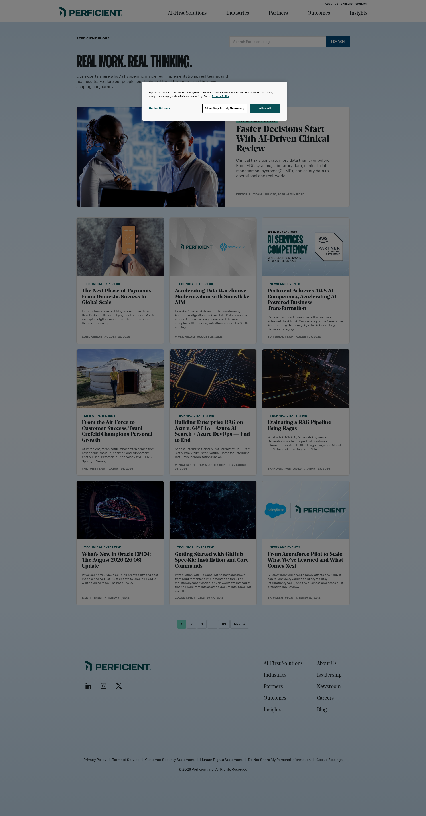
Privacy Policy (220, 96)
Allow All (265, 108)
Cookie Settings (159, 108)
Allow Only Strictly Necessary (225, 108)
